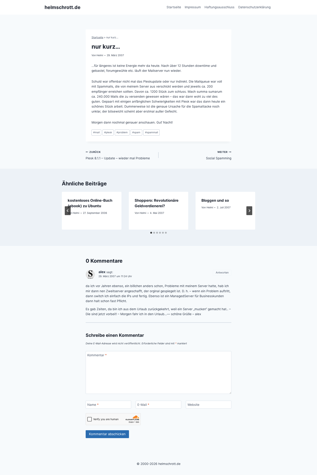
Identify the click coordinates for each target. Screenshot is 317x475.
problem (122, 132)
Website (193, 405)
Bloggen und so (215, 200)
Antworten (222, 272)
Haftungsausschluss (219, 7)
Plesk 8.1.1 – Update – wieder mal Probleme (118, 155)
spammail (151, 132)
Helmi (99, 55)
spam (136, 132)
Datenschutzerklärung (254, 7)
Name (93, 405)
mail (96, 132)
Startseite (174, 7)
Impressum (193, 7)
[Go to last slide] (68, 210)
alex (102, 272)
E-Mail (143, 405)
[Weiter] (249, 210)
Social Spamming (218, 155)
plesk (108, 132)
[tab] (151, 233)
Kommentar (97, 355)
